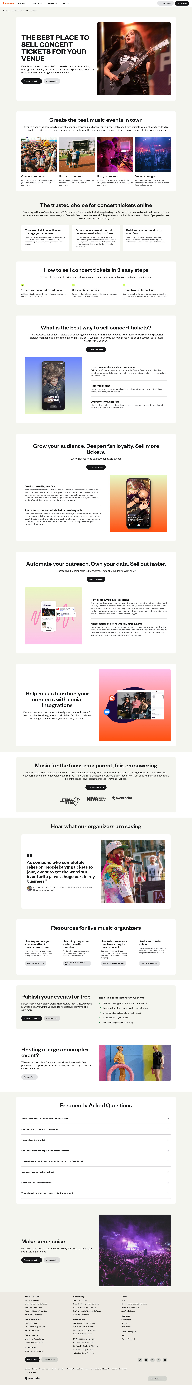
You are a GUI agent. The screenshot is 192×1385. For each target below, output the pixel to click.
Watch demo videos (149, 963)
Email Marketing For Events (35, 1326)
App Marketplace (128, 1311)
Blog (123, 1300)
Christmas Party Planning (83, 1349)
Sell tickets (96, 370)
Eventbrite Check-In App (34, 1339)
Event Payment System (34, 1307)
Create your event (96, 349)
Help (123, 1335)
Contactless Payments (34, 1342)
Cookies (61, 1369)
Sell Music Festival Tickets (83, 1326)
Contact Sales (165, 3)
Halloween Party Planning (83, 1342)
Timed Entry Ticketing (33, 1314)
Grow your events (96, 467)
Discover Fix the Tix (96, 787)
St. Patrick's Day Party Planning (85, 1346)
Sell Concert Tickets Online (84, 1323)
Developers (126, 1326)
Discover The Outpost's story (75, 963)
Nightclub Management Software (86, 1304)
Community (126, 1319)
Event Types (37, 3)
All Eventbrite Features (34, 1351)
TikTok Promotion (32, 1330)
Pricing (66, 3)
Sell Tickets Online (32, 1300)
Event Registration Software (36, 1304)
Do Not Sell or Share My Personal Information (109, 1369)
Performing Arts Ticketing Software (87, 1311)
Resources (52, 3)
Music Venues (30, 10)
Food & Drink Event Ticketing (84, 1307)
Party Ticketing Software (83, 1334)
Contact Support (128, 1339)
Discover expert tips (35, 963)
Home (5, 10)
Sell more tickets (96, 579)
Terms (34, 1369)
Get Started (182, 3)
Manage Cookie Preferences (77, 1369)
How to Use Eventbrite (130, 1307)
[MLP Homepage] (9, 3)
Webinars (125, 1323)
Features (21, 3)
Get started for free (32, 81)
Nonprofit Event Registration (84, 1330)
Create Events (16, 10)
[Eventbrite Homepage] (4, 3)
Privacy (42, 1369)
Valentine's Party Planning (83, 1353)
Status (27, 1369)
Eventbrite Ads (31, 1323)
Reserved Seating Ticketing (36, 1311)
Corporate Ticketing (81, 1314)
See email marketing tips (113, 963)
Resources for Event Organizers (134, 1304)
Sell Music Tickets (80, 1300)
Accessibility (51, 1369)
